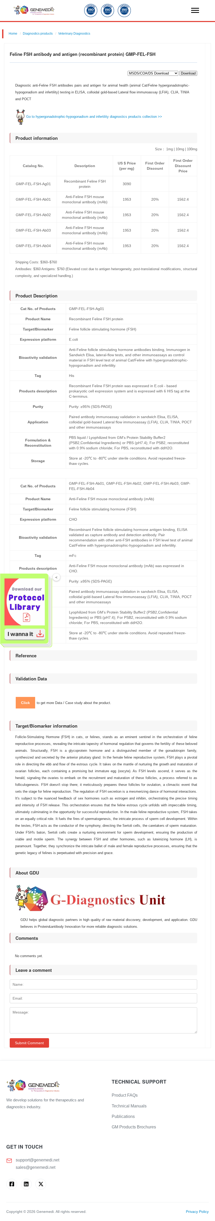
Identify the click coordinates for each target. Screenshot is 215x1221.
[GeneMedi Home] (54, 1086)
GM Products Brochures (134, 1127)
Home (13, 33)
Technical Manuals (129, 1106)
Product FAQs (125, 1095)
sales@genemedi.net (35, 1167)
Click (25, 703)
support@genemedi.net (37, 1160)
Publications (123, 1116)
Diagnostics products (38, 33)
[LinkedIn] (26, 1184)
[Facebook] (11, 1184)
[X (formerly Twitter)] (40, 1184)
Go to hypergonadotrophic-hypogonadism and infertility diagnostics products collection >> (94, 117)
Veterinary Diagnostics (74, 33)
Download (188, 73)
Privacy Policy (197, 1212)
